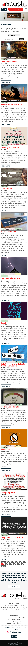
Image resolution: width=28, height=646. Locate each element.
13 (10, 564)
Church (18, 100)
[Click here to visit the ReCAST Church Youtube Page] (5, 9)
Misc (17, 143)
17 (22, 564)
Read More (6, 82)
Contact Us (14, 586)
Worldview (4, 59)
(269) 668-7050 (15, 632)
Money (22, 184)
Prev (3, 562)
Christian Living (10, 57)
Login (16, 644)
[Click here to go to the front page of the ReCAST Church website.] (14, 7)
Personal (18, 57)
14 (14, 564)
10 (24, 562)
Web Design (9, 643)
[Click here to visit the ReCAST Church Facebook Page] (2, 9)
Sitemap (12, 644)
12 (6, 564)
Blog (3, 57)
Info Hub (16, 9)
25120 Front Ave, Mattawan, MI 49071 (15, 629)
